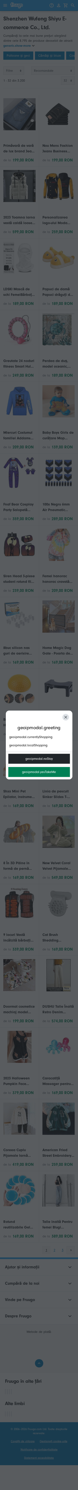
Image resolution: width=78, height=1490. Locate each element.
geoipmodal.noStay (39, 759)
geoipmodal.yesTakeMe (39, 772)
